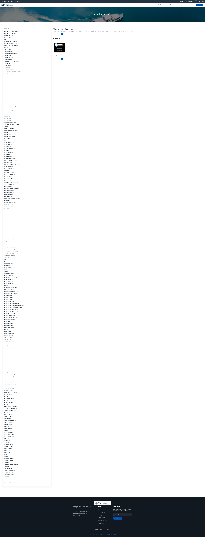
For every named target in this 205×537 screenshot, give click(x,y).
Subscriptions (176, 4)
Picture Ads (168, 4)
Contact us (100, 518)
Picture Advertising (101, 517)
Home (99, 509)
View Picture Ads (101, 512)
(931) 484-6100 (17, 1)
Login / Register (201, 1)
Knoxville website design (94, 534)
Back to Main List (56, 63)
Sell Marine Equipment (102, 521)
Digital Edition (192, 1)
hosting (103, 534)
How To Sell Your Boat (102, 520)
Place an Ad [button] (199, 4)
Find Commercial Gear (102, 524)
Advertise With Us (101, 523)
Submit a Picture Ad (7, 487)
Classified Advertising (102, 515)
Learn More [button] (184, 4)
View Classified (101, 511)
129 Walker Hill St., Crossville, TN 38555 (81, 511)
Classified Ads (161, 4)
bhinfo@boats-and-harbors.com (7, 1)
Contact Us (192, 4)
